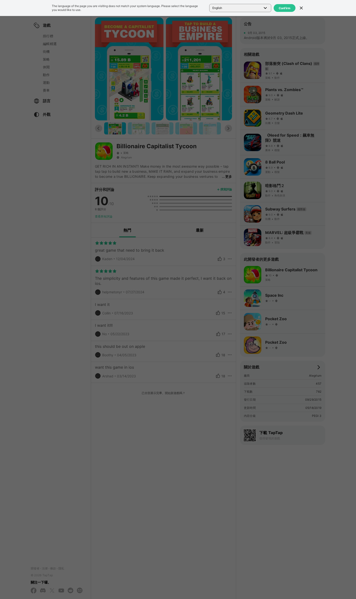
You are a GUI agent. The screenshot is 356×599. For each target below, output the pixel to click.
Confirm (285, 8)
